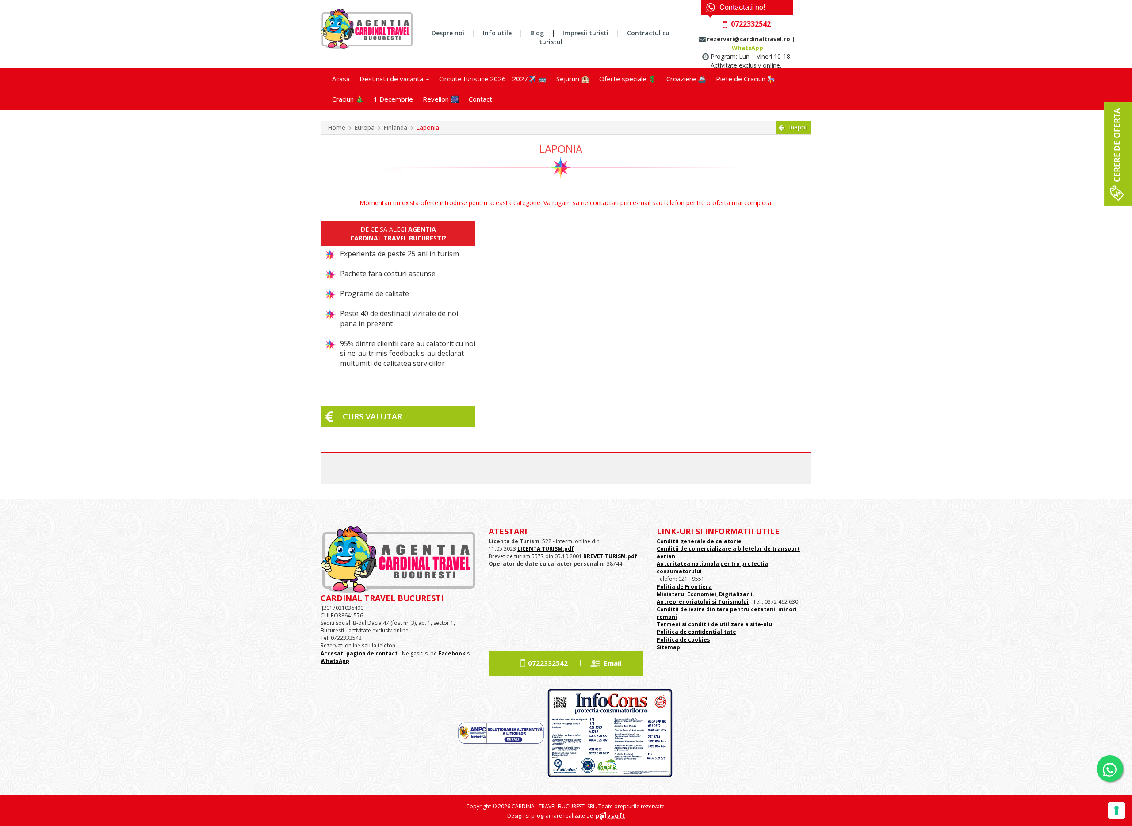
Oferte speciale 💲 (628, 78)
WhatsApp (747, 48)
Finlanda (395, 127)
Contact (480, 99)
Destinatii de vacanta (392, 78)
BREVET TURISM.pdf (610, 556)
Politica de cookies (683, 639)
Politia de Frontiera (684, 586)
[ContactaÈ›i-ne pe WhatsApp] (1110, 768)
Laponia (427, 127)
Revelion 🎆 (441, 99)
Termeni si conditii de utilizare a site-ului (715, 624)
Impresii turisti (585, 33)
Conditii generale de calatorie (699, 541)
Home (336, 127)
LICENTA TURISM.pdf (545, 548)
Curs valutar (372, 416)
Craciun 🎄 (348, 99)
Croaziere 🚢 (686, 78)
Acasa (341, 78)
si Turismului (730, 601)
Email (612, 663)
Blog (537, 33)
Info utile (497, 33)
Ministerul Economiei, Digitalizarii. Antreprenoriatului (705, 597)
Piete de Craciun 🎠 (746, 78)
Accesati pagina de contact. (360, 653)
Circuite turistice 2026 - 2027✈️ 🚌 (493, 78)
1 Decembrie (393, 99)
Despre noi (448, 33)
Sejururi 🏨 (572, 78)
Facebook (452, 653)
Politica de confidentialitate (696, 632)
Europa (364, 127)
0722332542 (548, 663)
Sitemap (668, 647)
